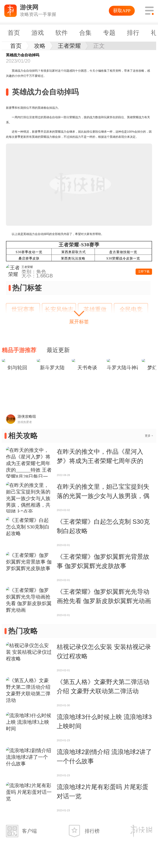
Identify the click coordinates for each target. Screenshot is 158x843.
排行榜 (92, 831)
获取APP (121, 10)
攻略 (39, 46)
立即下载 (144, 271)
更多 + (149, 435)
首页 (16, 46)
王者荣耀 (69, 46)
